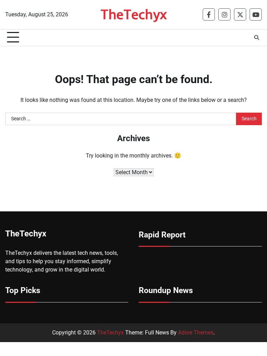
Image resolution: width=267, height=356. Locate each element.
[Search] (256, 37)
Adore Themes (195, 332)
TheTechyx (133, 14)
